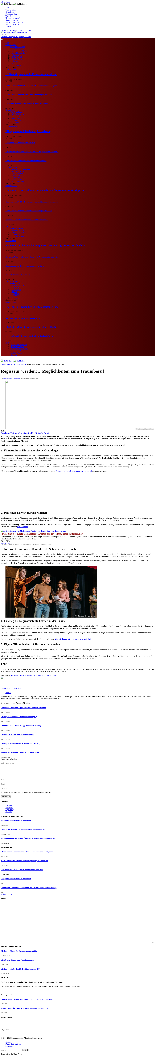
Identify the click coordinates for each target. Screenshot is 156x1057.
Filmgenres (16, 116)
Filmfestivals (16, 290)
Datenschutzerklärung (13, 1044)
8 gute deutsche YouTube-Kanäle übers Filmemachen (25, 161)
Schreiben (15, 55)
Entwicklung (11, 186)
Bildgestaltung (17, 118)
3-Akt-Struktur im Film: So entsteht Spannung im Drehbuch (28, 95)
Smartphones (16, 234)
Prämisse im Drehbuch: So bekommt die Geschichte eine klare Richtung (29, 888)
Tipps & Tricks (10, 10)
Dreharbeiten (16, 177)
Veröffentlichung (18, 182)
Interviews (15, 288)
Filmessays (15, 298)
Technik (8, 16)
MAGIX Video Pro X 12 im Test (17, 275)
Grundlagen (9, 12)
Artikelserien (11, 126)
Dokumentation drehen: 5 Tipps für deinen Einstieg (21, 726)
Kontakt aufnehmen (9, 1022)
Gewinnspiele (16, 351)
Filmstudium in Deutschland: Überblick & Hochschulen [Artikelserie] (28, 838)
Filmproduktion (11, 14)
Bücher (14, 292)
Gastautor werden (11, 20)
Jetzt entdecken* (8, 543)
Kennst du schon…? (12, 18)
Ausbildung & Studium (20, 51)
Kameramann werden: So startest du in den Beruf (24, 266)
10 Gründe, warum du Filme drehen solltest (31, 74)
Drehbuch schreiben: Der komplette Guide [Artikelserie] (23, 829)
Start (7, 8)
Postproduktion (17, 179)
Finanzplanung (17, 59)
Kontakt (8, 26)
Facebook (5, 1032)
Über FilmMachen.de (13, 24)
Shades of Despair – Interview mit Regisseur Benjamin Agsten (29, 336)
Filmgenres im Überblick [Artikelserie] (28, 131)
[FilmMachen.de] (14, 32)
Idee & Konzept (17, 173)
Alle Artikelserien (18, 49)
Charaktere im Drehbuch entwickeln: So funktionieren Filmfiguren (31, 86)
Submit (25, 1050)
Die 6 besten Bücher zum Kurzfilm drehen (17, 735)
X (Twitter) (6, 1036)
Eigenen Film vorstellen (14, 22)
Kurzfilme (15, 296)
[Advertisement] (69, 490)
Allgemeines (10, 69)
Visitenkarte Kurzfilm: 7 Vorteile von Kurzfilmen (20, 752)
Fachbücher (10, 302)
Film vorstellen (7, 1024)
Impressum (9, 1046)
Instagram (5, 1034)
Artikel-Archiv (16, 353)
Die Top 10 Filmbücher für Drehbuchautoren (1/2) (20, 743)
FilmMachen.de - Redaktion (11, 378)
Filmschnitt (16, 122)
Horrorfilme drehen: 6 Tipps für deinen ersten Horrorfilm (23, 708)
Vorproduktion (17, 175)
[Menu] (2, 39)
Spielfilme (15, 294)
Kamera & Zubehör (19, 232)
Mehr (7, 343)
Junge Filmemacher (19, 53)
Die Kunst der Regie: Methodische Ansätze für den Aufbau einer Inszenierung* (42, 533)
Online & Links (17, 57)
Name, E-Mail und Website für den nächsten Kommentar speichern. (28, 792)
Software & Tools (18, 237)
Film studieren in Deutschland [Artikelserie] (74, 471)
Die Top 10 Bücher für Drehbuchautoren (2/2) (32, 306)
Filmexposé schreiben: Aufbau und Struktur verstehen (26, 103)
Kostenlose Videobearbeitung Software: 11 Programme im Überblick (31, 152)
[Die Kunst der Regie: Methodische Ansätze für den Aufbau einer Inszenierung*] (33, 531)
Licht (13, 63)
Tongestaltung (17, 120)
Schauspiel (15, 61)
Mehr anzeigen (6, 894)
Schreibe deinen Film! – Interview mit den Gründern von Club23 (30, 327)
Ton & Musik (16, 65)
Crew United (22, 527)
